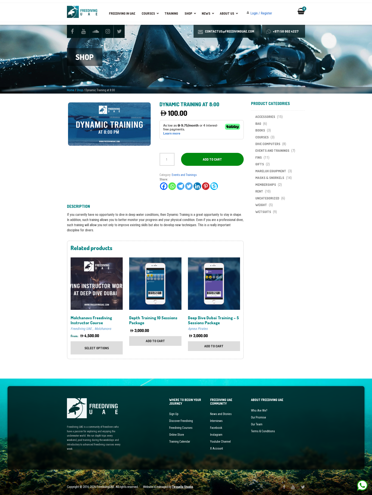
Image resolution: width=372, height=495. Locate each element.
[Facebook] (163, 186)
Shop (188, 13)
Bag (258, 124)
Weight (261, 205)
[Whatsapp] (172, 186)
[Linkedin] (197, 186)
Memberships (265, 185)
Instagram (216, 434)
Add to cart (212, 159)
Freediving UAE (81, 329)
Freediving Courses (180, 427)
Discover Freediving (181, 421)
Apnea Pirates (198, 329)
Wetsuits (263, 212)
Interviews (216, 421)
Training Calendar (179, 441)
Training (171, 13)
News (206, 13)
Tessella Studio (182, 487)
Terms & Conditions (263, 431)
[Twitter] (189, 186)
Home (70, 90)
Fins (258, 157)
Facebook (216, 427)
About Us (227, 13)
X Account (216, 448)
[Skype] (214, 186)
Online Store (176, 434)
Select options (96, 348)
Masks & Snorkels (269, 178)
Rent (259, 191)
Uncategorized (267, 198)
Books (260, 130)
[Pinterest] (205, 186)
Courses (148, 13)
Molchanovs (103, 329)
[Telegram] (180, 186)
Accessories (265, 117)
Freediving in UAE (122, 13)
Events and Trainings (184, 175)
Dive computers (267, 144)
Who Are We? (259, 410)
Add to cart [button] (155, 341)
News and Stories (221, 414)
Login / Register (261, 13)
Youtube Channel (220, 441)
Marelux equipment (270, 171)
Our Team (256, 424)
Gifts (259, 164)
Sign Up (173, 414)
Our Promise (258, 417)
